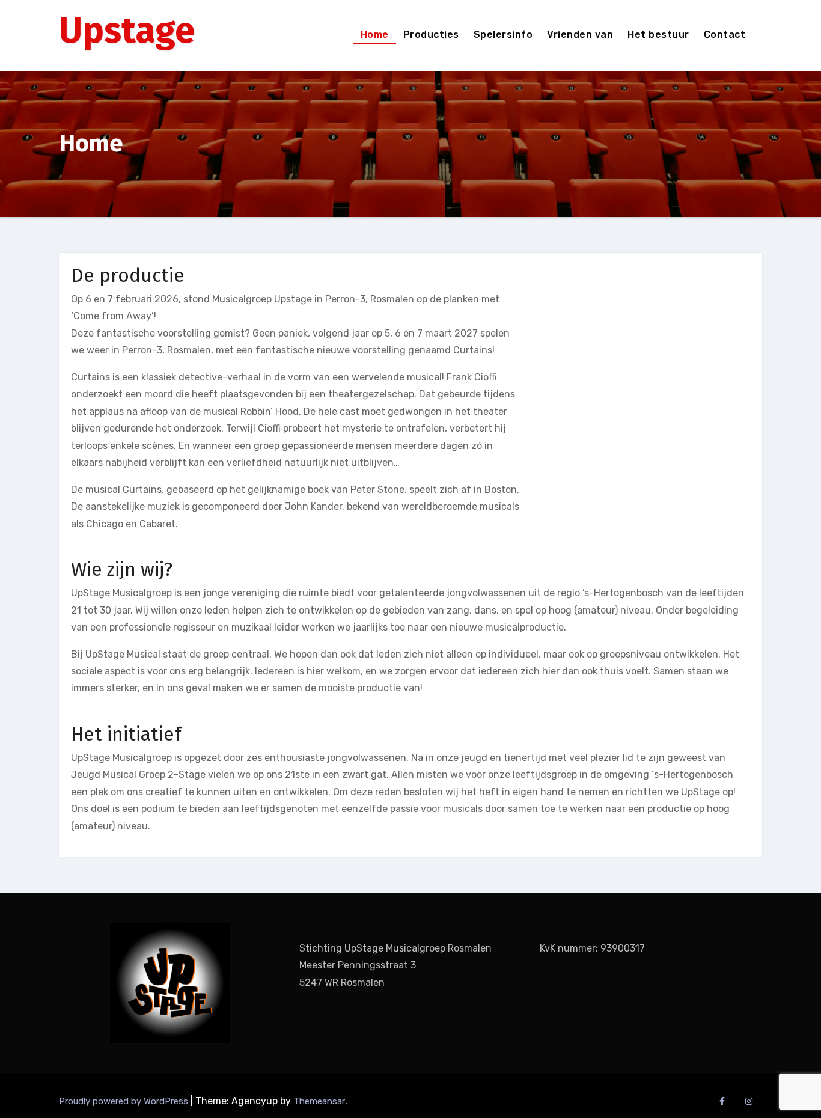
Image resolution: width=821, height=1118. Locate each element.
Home (375, 34)
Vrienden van (580, 34)
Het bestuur (658, 34)
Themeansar (319, 1101)
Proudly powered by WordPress (125, 1101)
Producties (431, 34)
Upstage (127, 30)
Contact (725, 34)
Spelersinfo (503, 34)
